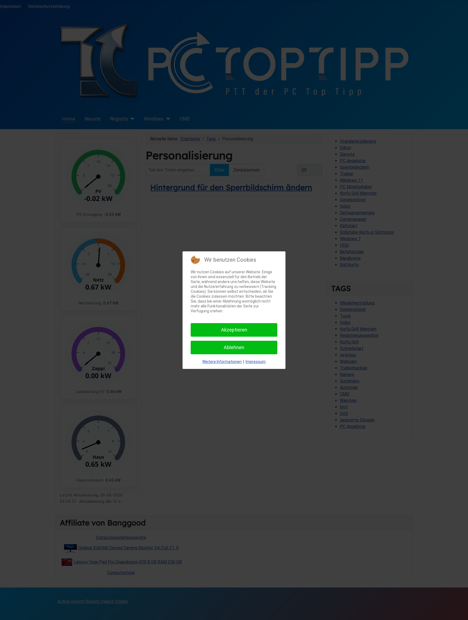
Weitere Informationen (222, 361)
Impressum (256, 361)
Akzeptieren (234, 330)
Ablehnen (234, 347)
